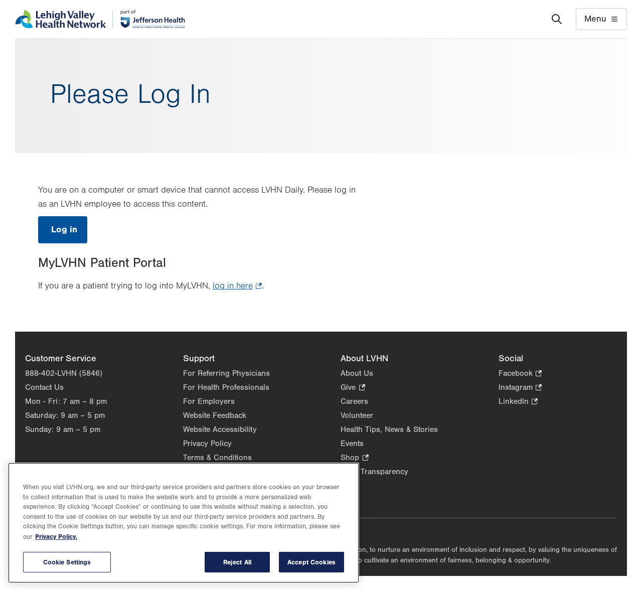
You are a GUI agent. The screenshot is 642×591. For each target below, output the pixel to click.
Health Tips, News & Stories (389, 429)
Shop (354, 458)
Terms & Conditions (217, 457)
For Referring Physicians (226, 373)
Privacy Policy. (56, 536)
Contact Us (44, 387)
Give (353, 388)
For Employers (209, 401)
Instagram (520, 388)
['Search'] (557, 19)
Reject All (237, 562)
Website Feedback (214, 415)
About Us (357, 373)
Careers (354, 401)
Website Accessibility (220, 429)
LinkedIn (518, 402)
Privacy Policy (207, 443)
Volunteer (357, 415)
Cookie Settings (67, 562)
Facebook (520, 374)
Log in (69, 233)
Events (352, 443)
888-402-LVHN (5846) (63, 373)
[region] (183, 523)
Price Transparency (374, 471)
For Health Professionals (226, 387)
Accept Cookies (311, 562)
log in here (237, 287)
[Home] (100, 19)
